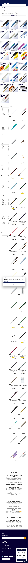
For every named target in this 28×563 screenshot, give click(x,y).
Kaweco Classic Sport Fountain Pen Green (23, 311)
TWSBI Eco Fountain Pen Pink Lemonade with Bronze (23, 117)
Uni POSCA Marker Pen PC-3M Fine (23, 192)
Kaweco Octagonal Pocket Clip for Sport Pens (23, 162)
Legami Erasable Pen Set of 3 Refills (22, 296)
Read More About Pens (14, 15)
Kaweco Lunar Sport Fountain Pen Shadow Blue (13, 192)
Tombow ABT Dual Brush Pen (14, 117)
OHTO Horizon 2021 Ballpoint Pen (14, 251)
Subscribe (21, 559)
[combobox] (14, 5)
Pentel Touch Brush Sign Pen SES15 (13, 371)
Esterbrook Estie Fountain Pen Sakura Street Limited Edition (14, 460)
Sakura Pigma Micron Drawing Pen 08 (14, 386)
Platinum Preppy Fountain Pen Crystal (14, 445)
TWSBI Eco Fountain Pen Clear (14, 325)
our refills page (11, 505)
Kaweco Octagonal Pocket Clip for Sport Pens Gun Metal (14, 341)
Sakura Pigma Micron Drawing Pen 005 (23, 430)
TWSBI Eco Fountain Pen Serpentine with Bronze (23, 251)
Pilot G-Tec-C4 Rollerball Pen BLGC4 (22, 400)
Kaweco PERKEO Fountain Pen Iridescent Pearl (23, 266)
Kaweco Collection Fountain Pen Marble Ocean (13, 132)
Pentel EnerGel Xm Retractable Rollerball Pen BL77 (13, 356)
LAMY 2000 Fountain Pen (22, 340)
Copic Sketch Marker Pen (23, 132)
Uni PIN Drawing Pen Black (13, 221)
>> (19, 467)
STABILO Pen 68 (14, 236)
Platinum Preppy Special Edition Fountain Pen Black (13, 207)
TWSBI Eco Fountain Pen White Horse (23, 460)
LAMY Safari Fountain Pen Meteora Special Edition (22, 222)
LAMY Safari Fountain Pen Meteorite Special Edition (13, 415)
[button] (26, 3)
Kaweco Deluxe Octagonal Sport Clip (22, 147)
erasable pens (20, 511)
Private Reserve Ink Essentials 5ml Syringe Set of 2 (23, 386)
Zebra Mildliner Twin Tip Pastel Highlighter (23, 356)
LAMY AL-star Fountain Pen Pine (22, 326)
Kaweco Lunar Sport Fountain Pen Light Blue (13, 296)
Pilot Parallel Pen (23, 176)
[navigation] (5, 171)
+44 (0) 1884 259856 (6, 545)
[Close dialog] (26, 549)
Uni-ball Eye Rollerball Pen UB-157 (23, 371)
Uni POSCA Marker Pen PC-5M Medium (14, 162)
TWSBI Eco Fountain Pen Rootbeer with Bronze (14, 266)
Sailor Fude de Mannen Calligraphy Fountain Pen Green (14, 311)
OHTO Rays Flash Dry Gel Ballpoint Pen (23, 415)
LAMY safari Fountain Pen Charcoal (22, 445)
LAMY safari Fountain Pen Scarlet (13, 400)
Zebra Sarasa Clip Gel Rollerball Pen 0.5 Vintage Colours (22, 237)
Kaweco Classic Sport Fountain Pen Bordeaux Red (14, 177)
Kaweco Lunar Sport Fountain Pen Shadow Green (23, 207)
